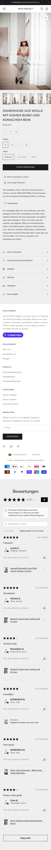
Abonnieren (12, 436)
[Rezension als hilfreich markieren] (44, 557)
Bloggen (6, 358)
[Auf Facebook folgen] (4, 446)
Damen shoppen (10, 399)
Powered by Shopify (35, 460)
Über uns (6, 349)
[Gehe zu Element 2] (15, 98)
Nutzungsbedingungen (12, 372)
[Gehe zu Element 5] (41, 98)
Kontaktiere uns (9, 354)
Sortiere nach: (25, 531)
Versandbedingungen (12, 381)
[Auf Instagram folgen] (11, 446)
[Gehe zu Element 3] (24, 98)
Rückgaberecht (9, 376)
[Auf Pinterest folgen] (18, 446)
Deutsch (36, 455)
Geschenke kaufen (10, 404)
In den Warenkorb (26, 167)
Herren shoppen (9, 395)
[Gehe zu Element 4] (32, 98)
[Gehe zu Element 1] (6, 98)
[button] (35, 499)
